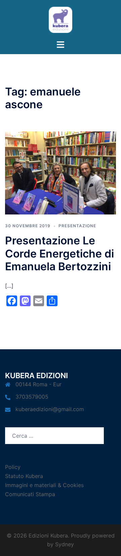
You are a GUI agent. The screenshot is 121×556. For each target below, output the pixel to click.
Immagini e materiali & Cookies (44, 485)
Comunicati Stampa (30, 494)
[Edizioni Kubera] (60, 19)
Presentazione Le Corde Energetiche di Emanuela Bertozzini (59, 253)
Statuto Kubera (24, 476)
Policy (13, 467)
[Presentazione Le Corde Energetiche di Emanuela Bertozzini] (60, 172)
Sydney (64, 544)
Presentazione (77, 225)
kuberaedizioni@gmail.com (49, 409)
